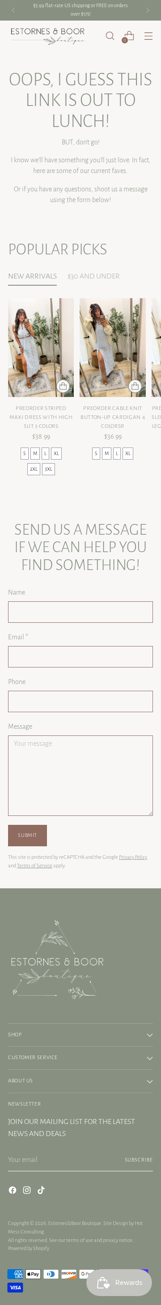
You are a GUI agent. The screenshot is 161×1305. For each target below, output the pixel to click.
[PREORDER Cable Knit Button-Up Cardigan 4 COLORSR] (112, 347)
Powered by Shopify (28, 1248)
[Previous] (13, 10)
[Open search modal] (110, 36)
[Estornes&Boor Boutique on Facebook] (13, 1192)
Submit (27, 835)
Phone (16, 681)
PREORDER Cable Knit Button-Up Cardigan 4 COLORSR (112, 417)
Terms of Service (34, 866)
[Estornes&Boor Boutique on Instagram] (27, 1192)
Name (16, 592)
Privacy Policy (133, 857)
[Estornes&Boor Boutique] (48, 36)
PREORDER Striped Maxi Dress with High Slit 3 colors (40, 417)
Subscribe (139, 1160)
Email (18, 637)
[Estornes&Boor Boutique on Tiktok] (42, 1192)
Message (20, 726)
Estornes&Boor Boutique (74, 1223)
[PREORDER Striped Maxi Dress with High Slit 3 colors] (41, 347)
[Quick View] (63, 386)
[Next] (147, 10)
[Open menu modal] (148, 36)
